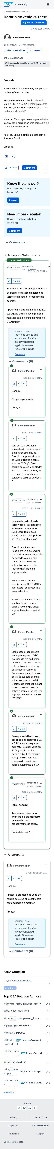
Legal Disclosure (40, 1125)
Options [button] (48, 23)
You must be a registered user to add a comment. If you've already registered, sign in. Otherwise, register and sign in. (26, 340)
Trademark (13, 1134)
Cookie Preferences (13, 1142)
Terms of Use (40, 1117)
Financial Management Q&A (17, 12)
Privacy (13, 1117)
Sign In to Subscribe (33, 23)
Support (40, 1134)
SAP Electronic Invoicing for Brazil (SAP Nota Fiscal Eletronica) (25, 64)
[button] (29, 50)
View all (8, 1092)
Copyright (13, 1125)
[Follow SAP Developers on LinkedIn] (35, 1108)
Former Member (21, 37)
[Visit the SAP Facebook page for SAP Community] (19, 1108)
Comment (29, 168)
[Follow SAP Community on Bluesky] (24, 1108)
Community (21, 4)
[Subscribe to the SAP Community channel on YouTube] (29, 1108)
